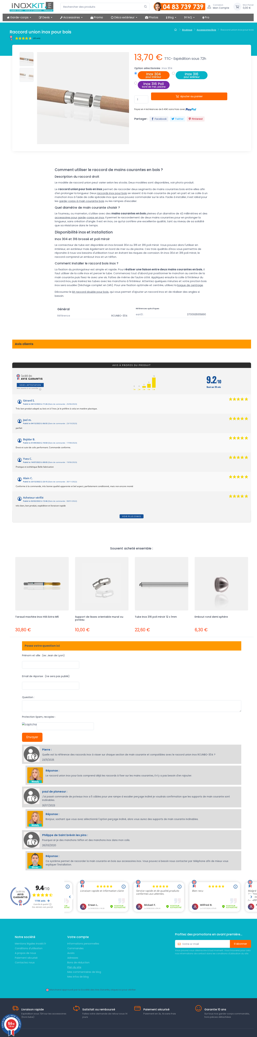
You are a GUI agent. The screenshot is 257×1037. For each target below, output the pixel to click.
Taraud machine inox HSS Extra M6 (37, 617)
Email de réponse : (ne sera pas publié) (46, 676)
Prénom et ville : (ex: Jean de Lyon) (43, 655)
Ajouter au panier (191, 96)
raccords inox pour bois (112, 193)
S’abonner (240, 944)
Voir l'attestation (30, 385)
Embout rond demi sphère (211, 617)
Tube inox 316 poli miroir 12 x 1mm (156, 617)
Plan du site (74, 967)
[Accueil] (176, 30)
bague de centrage (190, 285)
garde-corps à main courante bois (81, 201)
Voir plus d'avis (131, 516)
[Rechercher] (145, 7)
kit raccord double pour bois (90, 292)
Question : (28, 697)
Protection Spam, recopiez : (39, 717)
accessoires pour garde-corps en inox (79, 217)
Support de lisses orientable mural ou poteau (99, 618)
